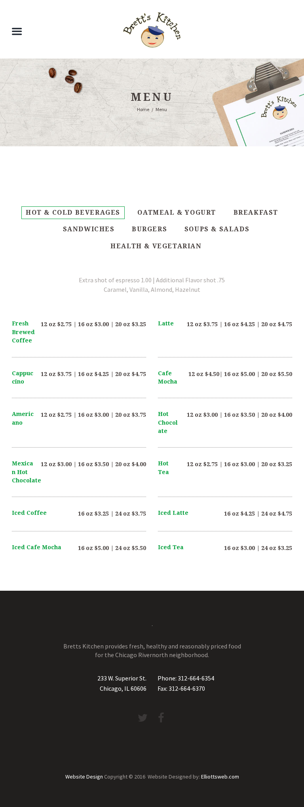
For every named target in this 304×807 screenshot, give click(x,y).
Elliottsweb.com (220, 776)
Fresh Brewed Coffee (23, 332)
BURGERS (149, 229)
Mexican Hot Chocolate (26, 472)
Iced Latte (173, 513)
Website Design (84, 776)
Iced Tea (171, 547)
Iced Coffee (29, 513)
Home (143, 109)
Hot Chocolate (168, 422)
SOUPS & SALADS (216, 229)
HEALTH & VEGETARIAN (155, 246)
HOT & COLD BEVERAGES (73, 212)
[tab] (73, 212)
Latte (166, 323)
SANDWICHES (89, 229)
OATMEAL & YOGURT (176, 212)
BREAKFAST (256, 212)
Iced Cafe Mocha (36, 547)
